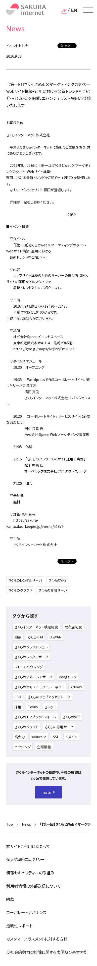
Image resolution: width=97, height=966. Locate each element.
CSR (17, 696)
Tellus (33, 706)
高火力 (19, 736)
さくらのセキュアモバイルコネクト (39, 686)
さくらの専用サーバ (53, 590)
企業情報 (44, 746)
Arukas (76, 686)
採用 (17, 706)
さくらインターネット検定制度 (36, 626)
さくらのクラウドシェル (31, 646)
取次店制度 (73, 626)
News (26, 824)
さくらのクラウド (20, 590)
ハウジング (22, 746)
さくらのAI (35, 636)
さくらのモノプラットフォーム (35, 716)
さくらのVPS (57, 580)
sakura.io (39, 736)
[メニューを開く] (88, 10)
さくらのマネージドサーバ (33, 676)
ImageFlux (67, 676)
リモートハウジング (28, 666)
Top (9, 824)
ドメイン (71, 736)
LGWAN (55, 636)
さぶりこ (50, 706)
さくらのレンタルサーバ (25, 580)
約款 (17, 636)
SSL (56, 736)
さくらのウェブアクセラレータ (49, 696)
